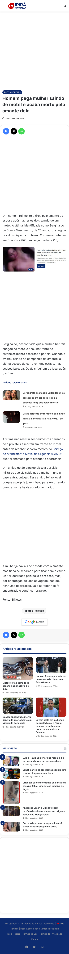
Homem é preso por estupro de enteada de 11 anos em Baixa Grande (51, 679)
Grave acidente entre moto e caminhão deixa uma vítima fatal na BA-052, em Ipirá (44, 418)
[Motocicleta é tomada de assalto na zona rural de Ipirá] (18, 668)
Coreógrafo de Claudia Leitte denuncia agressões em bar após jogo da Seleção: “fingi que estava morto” (44, 397)
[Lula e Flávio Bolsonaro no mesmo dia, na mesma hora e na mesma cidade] (11, 761)
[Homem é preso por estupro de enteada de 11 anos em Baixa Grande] (51, 665)
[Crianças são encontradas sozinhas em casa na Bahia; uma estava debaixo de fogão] (11, 792)
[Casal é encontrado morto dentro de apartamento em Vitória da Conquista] (18, 706)
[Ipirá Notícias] (17, 5)
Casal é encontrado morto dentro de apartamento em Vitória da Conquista (17, 720)
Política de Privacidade (51, 934)
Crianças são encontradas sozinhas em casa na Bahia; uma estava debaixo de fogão (44, 786)
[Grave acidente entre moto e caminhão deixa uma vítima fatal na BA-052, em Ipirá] (11, 417)
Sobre (17, 934)
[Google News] (34, 622)
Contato (34, 939)
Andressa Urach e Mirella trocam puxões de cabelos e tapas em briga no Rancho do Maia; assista (44, 811)
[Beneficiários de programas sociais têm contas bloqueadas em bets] (11, 773)
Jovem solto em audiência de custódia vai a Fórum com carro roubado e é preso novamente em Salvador (50, 726)
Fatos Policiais (35, 610)
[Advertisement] (34, 49)
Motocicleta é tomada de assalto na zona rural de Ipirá (16, 685)
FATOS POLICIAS (12, 92)
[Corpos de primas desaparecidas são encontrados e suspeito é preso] (11, 827)
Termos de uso (30, 934)
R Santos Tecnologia (49, 928)
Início (9, 934)
